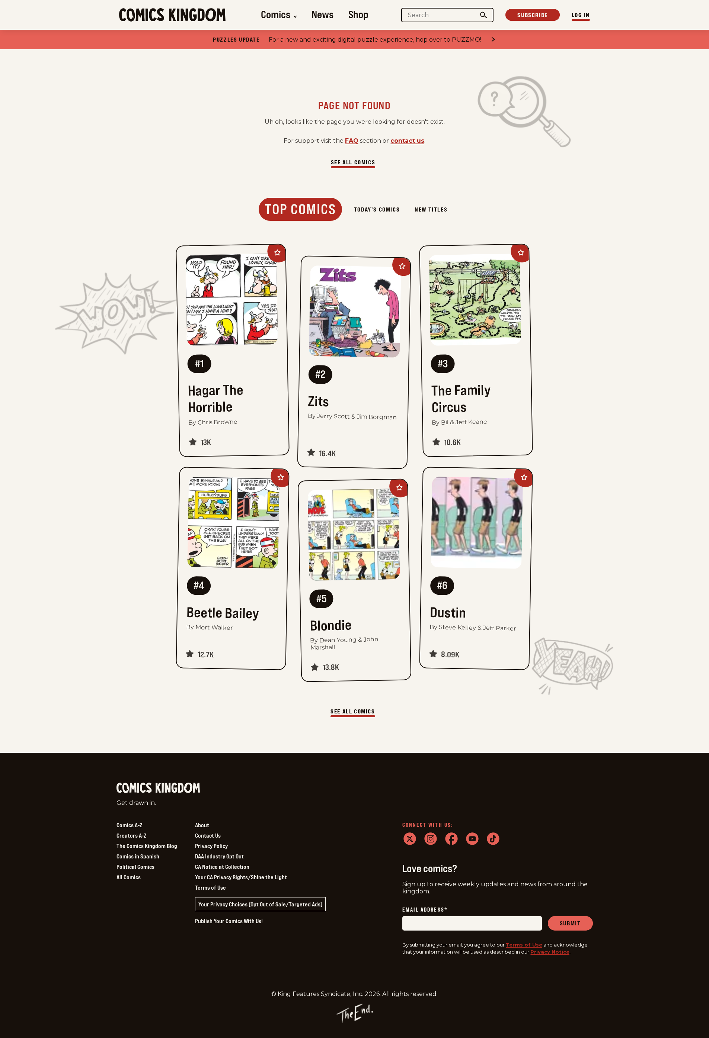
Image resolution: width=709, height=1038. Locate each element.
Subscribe (532, 15)
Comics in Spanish (137, 856)
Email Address (425, 910)
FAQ (351, 140)
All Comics (128, 877)
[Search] (483, 15)
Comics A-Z (129, 825)
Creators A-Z (131, 835)
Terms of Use (210, 887)
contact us (407, 140)
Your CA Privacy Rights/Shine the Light (241, 877)
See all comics (353, 162)
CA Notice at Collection (222, 866)
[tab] (300, 209)
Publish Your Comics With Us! (229, 921)
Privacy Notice (549, 952)
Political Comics (135, 866)
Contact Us (208, 835)
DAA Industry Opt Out (219, 856)
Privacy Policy (211, 846)
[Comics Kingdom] (158, 788)
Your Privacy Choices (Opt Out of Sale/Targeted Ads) (260, 904)
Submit (570, 923)
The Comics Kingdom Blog (146, 846)
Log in (581, 15)
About (202, 825)
